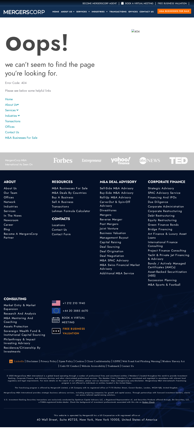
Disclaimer (32, 361)
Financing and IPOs (162, 197)
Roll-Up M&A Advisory (115, 197)
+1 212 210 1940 (74, 303)
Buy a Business (63, 197)
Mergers (105, 215)
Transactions (118, 11)
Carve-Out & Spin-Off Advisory (115, 204)
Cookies (79, 361)
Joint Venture (109, 228)
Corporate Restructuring (165, 211)
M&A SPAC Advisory (114, 260)
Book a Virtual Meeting (138, 3)
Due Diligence (158, 202)
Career (8, 225)
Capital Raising (110, 242)
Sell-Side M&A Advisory (117, 188)
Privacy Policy (49, 361)
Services (82, 11)
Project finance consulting (167, 250)
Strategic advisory (161, 188)
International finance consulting (163, 244)
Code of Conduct (69, 366)
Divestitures (108, 210)
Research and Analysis (20, 313)
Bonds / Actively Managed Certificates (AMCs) (167, 265)
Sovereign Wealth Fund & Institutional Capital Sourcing (24, 333)
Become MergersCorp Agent (100, 3)
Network (10, 202)
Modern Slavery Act (173, 361)
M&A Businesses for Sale (174, 11)
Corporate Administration (166, 206)
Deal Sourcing (110, 247)
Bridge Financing (160, 229)
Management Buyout (114, 238)
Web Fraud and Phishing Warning (141, 361)
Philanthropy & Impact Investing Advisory (19, 341)
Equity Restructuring (162, 220)
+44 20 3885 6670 (75, 311)
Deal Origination (112, 251)
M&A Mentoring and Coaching (18, 320)
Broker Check (148, 402)
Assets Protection (16, 326)
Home (55, 11)
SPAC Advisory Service (164, 193)
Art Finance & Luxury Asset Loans (167, 236)
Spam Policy (66, 361)
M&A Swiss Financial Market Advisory (120, 267)
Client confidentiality (99, 361)
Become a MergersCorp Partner (21, 236)
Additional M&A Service (117, 273)
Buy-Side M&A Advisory (117, 193)
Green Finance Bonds (163, 225)
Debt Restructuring (161, 216)
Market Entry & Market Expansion (20, 307)
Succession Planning (162, 280)
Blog (7, 229)
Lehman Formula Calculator (71, 211)
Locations (58, 225)
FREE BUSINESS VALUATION (172, 3)
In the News (13, 216)
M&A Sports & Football (164, 285)
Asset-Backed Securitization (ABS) (167, 273)
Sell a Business (63, 202)
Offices (133, 11)
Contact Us (147, 11)
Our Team (11, 193)
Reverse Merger (111, 219)
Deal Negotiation (112, 256)
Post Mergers (109, 224)
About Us (66, 11)
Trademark (113, 366)
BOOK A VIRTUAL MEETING (73, 320)
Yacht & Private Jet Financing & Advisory (169, 257)
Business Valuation (113, 233)
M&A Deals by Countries (69, 193)
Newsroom (11, 220)
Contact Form (61, 234)
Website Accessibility (93, 366)
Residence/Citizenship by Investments (22, 349)
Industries (98, 11)
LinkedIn (19, 361)
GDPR (116, 361)
